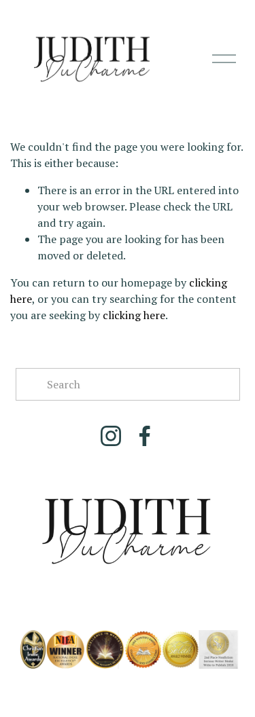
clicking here (134, 315)
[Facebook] (145, 436)
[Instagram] (111, 436)
